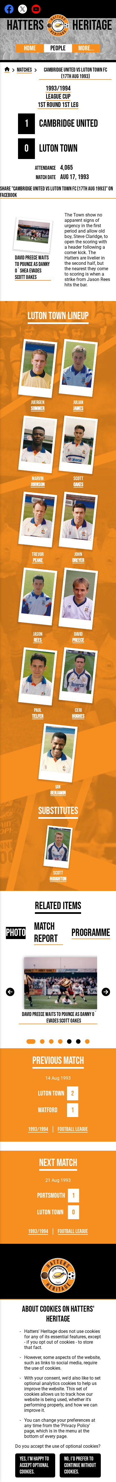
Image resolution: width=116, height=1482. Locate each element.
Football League (73, 1129)
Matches (24, 70)
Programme (91, 933)
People (58, 48)
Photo (16, 933)
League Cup (58, 97)
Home (30, 48)
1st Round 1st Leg (58, 105)
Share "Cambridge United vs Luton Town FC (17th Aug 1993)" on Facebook (56, 192)
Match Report (46, 933)
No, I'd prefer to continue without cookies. (80, 1465)
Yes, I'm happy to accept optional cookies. (34, 1465)
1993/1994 (58, 88)
